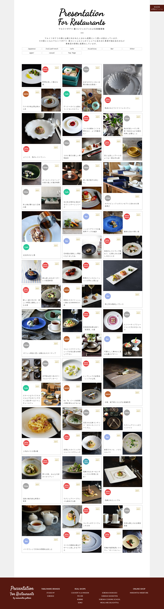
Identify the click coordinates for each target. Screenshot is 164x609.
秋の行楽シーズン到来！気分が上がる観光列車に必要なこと (132, 131)
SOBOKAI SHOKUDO (109, 593)
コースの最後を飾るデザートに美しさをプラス (72, 547)
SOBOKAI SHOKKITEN (109, 596)
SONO (80, 603)
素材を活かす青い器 (131, 231)
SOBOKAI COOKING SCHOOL (109, 599)
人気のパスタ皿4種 (30, 451)
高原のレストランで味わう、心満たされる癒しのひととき (112, 253)
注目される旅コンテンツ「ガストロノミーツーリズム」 (91, 425)
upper (31, 53)
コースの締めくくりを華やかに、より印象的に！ (91, 131)
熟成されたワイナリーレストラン (118, 108)
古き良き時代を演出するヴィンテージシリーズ (72, 204)
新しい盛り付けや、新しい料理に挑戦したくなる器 (31, 302)
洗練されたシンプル (112, 500)
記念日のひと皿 (29, 255)
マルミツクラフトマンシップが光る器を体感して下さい (72, 351)
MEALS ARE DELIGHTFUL (109, 603)
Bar (112, 49)
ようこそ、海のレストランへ (34, 157)
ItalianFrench (52, 49)
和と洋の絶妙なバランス (114, 304)
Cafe (72, 49)
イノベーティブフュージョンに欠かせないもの (132, 327)
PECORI (80, 596)
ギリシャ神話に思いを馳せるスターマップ (39, 353)
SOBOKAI (50, 596)
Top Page (72, 53)
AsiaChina (92, 49)
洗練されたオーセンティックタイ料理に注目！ (91, 474)
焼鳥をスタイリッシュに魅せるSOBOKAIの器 (72, 302)
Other (132, 49)
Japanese (32, 49)
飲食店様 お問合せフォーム (157, 8)
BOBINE (80, 599)
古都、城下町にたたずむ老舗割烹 (118, 402)
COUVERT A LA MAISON (80, 593)
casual (52, 53)
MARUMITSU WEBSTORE (139, 593)
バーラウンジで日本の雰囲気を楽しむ (37, 549)
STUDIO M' (51, 593)
